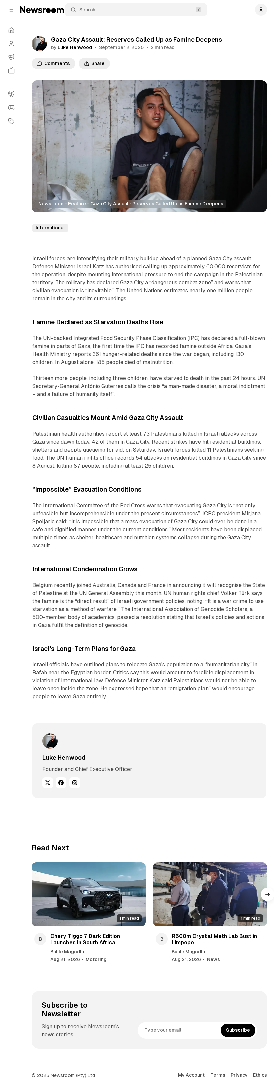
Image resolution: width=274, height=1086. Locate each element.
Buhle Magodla (67, 951)
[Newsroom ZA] (42, 9)
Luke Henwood (75, 47)
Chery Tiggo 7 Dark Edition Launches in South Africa (85, 939)
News (213, 959)
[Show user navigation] (261, 10)
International (50, 227)
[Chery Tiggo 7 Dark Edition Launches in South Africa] (89, 894)
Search (87, 9)
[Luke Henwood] (39, 43)
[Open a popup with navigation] (11, 10)
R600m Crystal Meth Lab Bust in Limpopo (214, 939)
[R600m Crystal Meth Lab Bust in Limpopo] (210, 894)
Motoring (96, 959)
